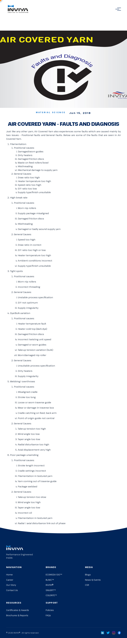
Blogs (88, 574)
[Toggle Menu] (117, 9)
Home (9, 574)
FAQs (48, 615)
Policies (50, 610)
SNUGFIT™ (51, 590)
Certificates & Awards (17, 610)
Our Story (11, 584)
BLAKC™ (50, 579)
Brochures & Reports (17, 615)
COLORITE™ (51, 595)
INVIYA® (49, 584)
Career (9, 579)
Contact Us (12, 590)
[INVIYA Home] (18, 9)
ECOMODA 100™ (54, 574)
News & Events (93, 579)
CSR (87, 584)
